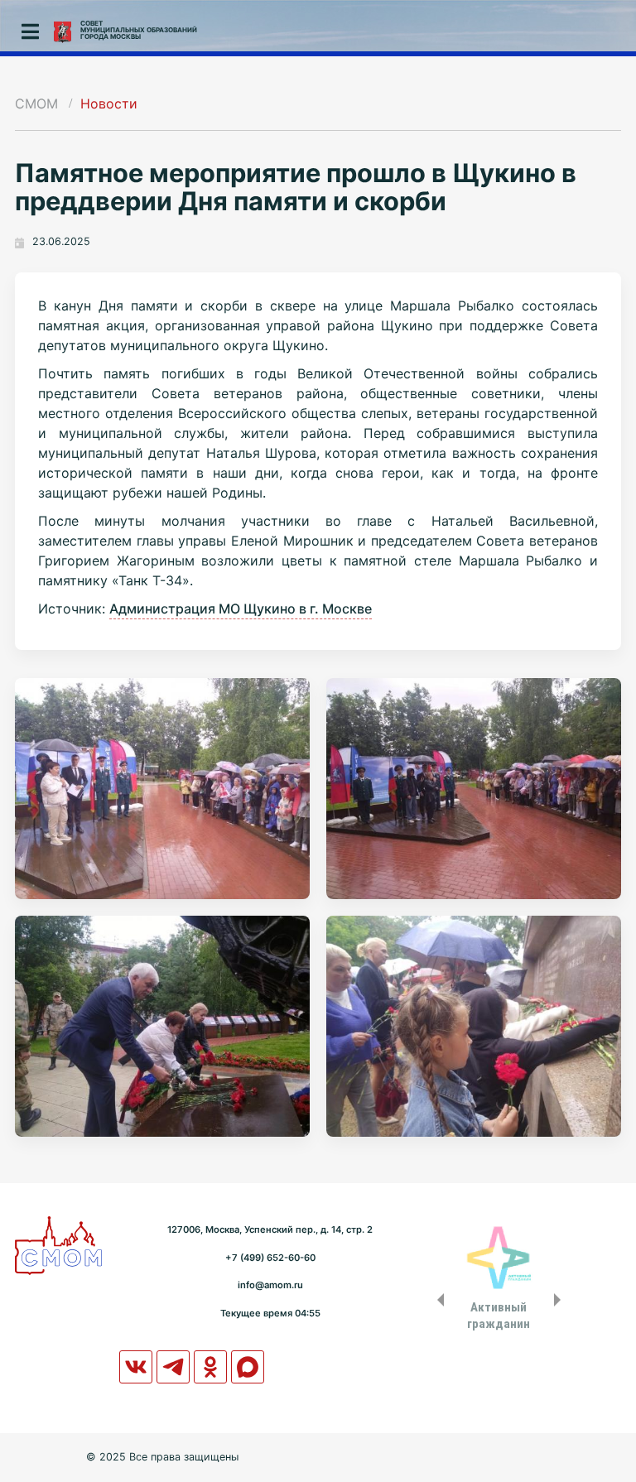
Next (560, 1299)
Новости (108, 103)
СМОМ (36, 103)
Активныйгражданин (498, 1315)
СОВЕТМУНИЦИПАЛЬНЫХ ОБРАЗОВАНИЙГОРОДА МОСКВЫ (138, 30)
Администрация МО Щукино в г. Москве (240, 608)
